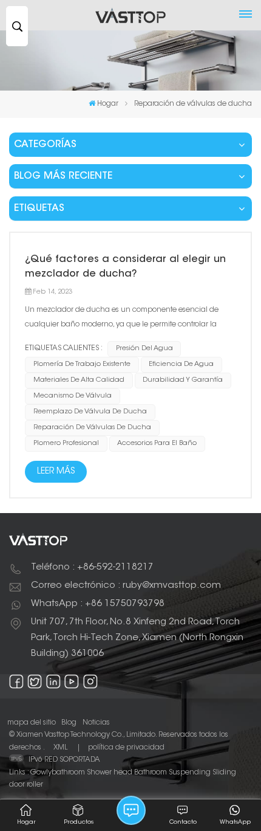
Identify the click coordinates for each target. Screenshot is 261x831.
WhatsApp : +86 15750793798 (97, 604)
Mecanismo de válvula (72, 396)
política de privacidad (126, 747)
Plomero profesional (66, 443)
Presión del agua (144, 348)
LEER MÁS (56, 471)
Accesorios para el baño (157, 443)
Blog (68, 722)
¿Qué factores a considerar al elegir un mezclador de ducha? (125, 267)
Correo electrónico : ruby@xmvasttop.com (126, 585)
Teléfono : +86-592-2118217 (92, 567)
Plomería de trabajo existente (81, 364)
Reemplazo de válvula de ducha (90, 412)
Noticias (96, 722)
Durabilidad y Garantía (183, 380)
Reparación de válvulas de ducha (92, 427)
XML (60, 747)
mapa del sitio (31, 722)
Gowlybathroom (57, 772)
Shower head (109, 772)
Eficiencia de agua (181, 364)
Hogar (107, 104)
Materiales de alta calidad (78, 380)
